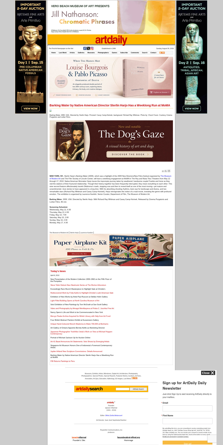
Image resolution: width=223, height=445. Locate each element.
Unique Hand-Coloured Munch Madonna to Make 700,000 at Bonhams (79, 324)
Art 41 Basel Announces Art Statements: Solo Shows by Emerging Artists (79, 341)
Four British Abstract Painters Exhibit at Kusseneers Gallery (74, 320)
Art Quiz (96, 379)
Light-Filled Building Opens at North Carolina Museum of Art (74, 301)
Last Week (63, 53)
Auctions (131, 376)
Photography (133, 373)
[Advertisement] (143, 288)
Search (144, 53)
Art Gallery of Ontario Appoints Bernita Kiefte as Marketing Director (77, 328)
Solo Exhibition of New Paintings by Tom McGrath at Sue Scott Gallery (78, 304)
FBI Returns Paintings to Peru (62, 361)
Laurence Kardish (86, 233)
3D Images (119, 379)
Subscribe (124, 53)
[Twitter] (88, 49)
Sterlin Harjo (74, 233)
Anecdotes (88, 379)
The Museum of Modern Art (59, 233)
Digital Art (115, 373)
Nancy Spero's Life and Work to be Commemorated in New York (76, 312)
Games (114, 53)
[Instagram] (91, 49)
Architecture (123, 373)
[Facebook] (84, 49)
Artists (72, 53)
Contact (153, 53)
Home (53, 53)
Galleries (81, 53)
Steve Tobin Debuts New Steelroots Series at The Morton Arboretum (78, 285)
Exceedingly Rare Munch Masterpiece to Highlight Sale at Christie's (77, 289)
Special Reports (109, 376)
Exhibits (95, 373)
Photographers (103, 53)
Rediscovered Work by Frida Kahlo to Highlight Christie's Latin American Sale (81, 293)
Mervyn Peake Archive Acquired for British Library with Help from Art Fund (80, 316)
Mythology (110, 379)
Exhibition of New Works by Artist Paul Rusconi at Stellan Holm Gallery (79, 297)
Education (102, 379)
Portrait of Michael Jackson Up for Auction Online (70, 338)
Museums (91, 53)
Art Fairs (138, 376)
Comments (135, 53)
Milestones (107, 373)
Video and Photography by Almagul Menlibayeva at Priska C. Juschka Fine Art (82, 308)
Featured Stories (122, 376)
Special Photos (98, 376)
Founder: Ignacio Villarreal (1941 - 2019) (111, 408)
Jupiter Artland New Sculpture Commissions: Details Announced (76, 351)
